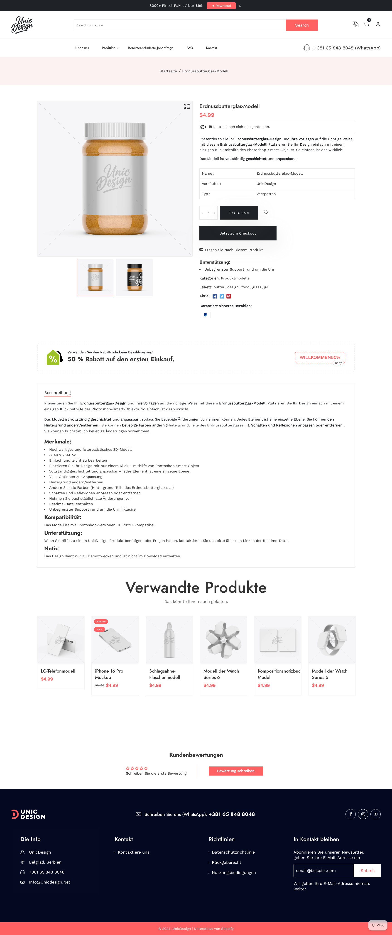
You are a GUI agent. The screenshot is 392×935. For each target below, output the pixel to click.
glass (256, 287)
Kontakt (211, 47)
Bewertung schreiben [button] (236, 771)
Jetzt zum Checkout (238, 233)
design (233, 287)
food (245, 287)
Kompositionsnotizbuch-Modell (281, 674)
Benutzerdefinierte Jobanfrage (151, 47)
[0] (367, 25)
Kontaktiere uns (133, 852)
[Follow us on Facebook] (214, 296)
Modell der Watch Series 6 (221, 674)
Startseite (168, 71)
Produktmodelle (235, 278)
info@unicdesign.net (49, 882)
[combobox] (196, 25)
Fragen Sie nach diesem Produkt (234, 250)
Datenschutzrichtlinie (233, 852)
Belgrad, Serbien (45, 862)
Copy (338, 363)
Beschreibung (57, 393)
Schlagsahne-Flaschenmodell (164, 674)
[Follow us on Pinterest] (228, 296)
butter (219, 287)
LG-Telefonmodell (58, 671)
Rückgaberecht (226, 862)
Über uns (82, 47)
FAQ (189, 47)
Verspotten (266, 194)
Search (302, 25)
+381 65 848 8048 (46, 872)
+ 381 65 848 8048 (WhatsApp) (347, 48)
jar (266, 287)
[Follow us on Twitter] (221, 296)
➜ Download (221, 5)
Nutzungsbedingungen (234, 872)
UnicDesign (266, 183)
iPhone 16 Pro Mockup (109, 674)
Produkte (108, 47)
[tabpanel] (95, 277)
